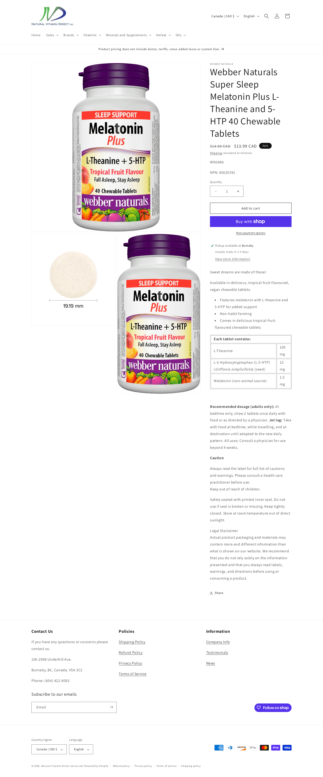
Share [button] (219, 593)
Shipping (216, 153)
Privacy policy (143, 766)
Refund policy (121, 766)
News (210, 663)
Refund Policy (130, 652)
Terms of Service (133, 673)
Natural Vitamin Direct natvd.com (62, 766)
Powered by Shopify (96, 766)
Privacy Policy (130, 663)
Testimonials (217, 652)
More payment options (250, 233)
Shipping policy (191, 766)
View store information (232, 259)
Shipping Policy (132, 642)
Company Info (218, 642)
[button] (52, 35)
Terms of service (166, 766)
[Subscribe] (111, 707)
